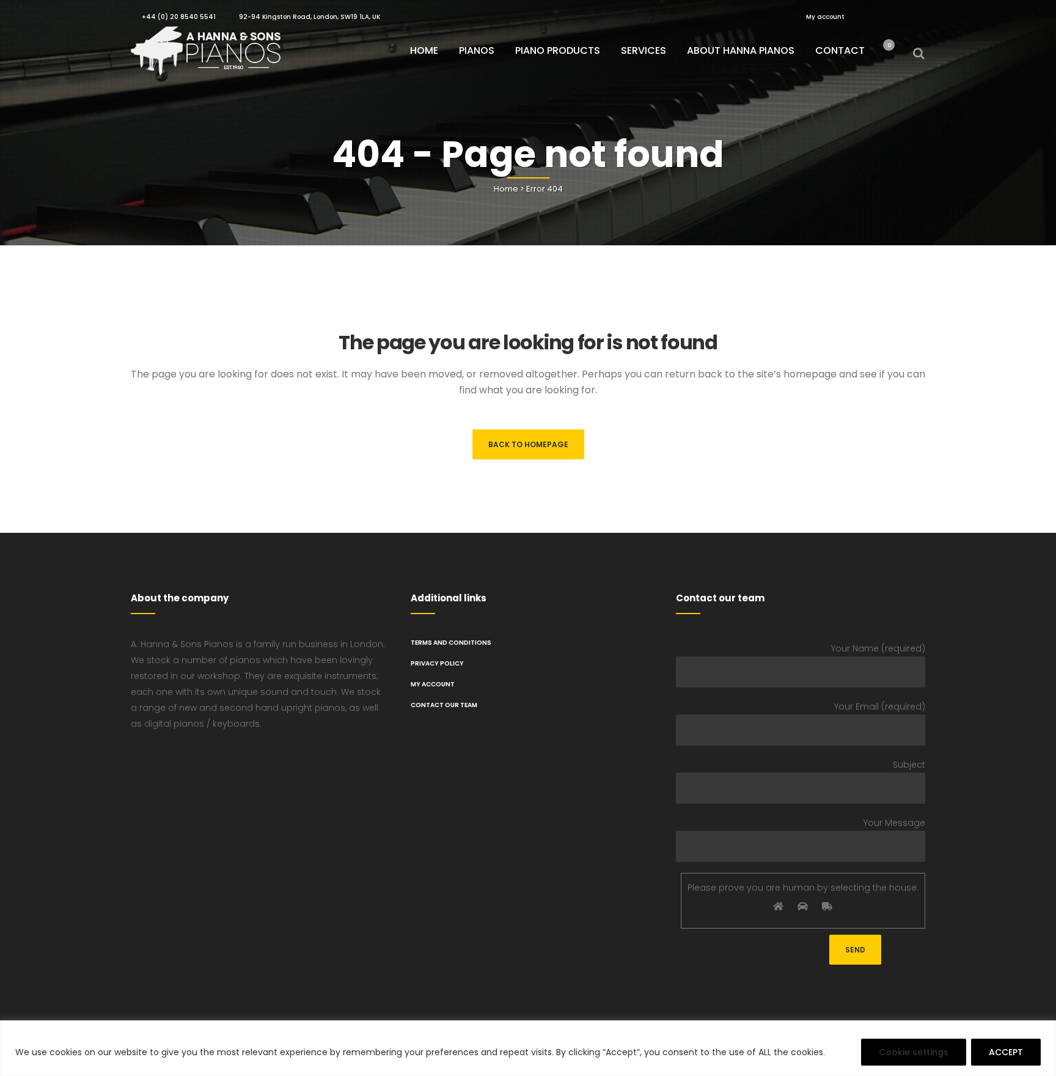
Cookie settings (913, 1052)
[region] (528, 1048)
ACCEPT (1006, 1052)
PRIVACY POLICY (437, 663)
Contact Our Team (444, 705)
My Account (433, 684)
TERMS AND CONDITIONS (451, 642)
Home (506, 189)
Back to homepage (528, 444)
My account (825, 16)
